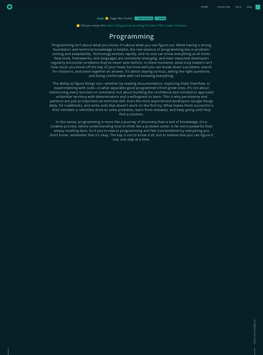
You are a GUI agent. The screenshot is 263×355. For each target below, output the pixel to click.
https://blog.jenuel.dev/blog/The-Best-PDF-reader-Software (146, 25)
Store (238, 6)
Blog (249, 6)
